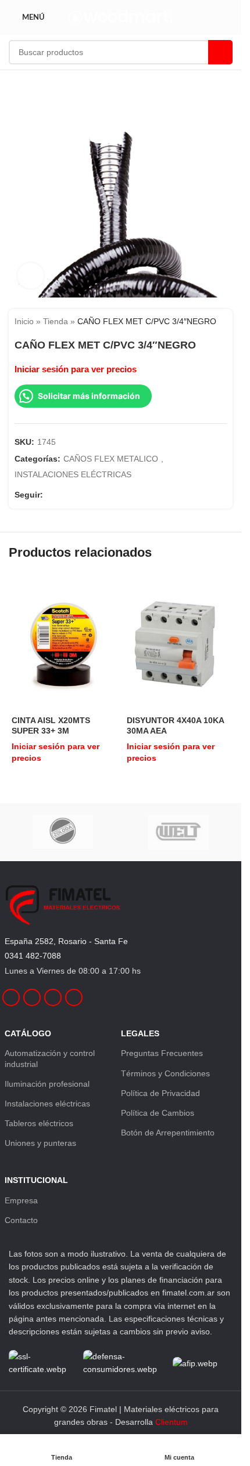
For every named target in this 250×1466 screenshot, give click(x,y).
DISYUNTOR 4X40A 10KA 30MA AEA (175, 725)
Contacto (21, 1220)
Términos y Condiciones (165, 1073)
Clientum (171, 1422)
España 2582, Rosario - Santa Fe (66, 941)
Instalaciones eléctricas (47, 1103)
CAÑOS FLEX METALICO (110, 458)
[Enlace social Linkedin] (78, 495)
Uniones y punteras (40, 1143)
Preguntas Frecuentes (162, 1053)
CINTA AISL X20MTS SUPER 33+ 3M (51, 725)
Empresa (21, 1200)
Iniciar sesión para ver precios (76, 369)
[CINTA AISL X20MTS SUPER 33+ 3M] (63, 643)
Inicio (24, 321)
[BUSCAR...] (220, 52)
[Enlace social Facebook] (50, 495)
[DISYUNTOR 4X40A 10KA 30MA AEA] (178, 643)
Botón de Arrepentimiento (168, 1132)
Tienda (55, 321)
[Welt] (179, 832)
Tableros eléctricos (39, 1123)
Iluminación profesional (47, 1083)
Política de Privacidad (160, 1093)
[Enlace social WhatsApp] (92, 495)
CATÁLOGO (28, 1033)
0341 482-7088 (33, 955)
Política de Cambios (157, 1112)
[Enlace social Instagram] (64, 495)
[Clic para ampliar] (30, 276)
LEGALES (140, 1033)
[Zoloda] (63, 832)
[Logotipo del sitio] (121, 16)
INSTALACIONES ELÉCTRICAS (73, 474)
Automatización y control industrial (50, 1058)
